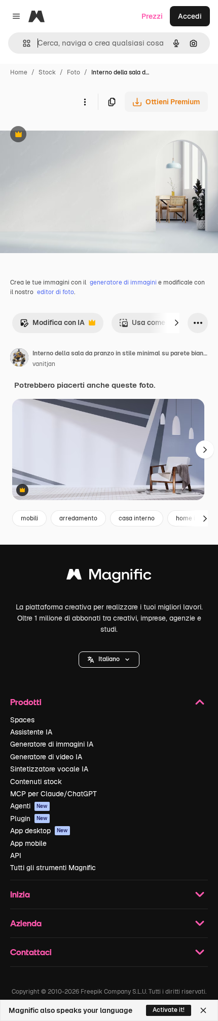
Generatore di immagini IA (51, 744)
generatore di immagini (123, 282)
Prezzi (152, 16)
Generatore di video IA (46, 756)
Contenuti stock (36, 781)
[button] (109, 659)
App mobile (28, 843)
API (15, 855)
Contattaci (31, 952)
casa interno (137, 518)
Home (18, 72)
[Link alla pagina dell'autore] (19, 359)
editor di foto (55, 292)
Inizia (20, 894)
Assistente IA (31, 732)
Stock (47, 72)
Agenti (29, 805)
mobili (29, 518)
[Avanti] (176, 323)
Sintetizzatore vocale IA (49, 768)
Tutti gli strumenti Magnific (53, 867)
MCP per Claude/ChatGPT (53, 793)
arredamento (78, 518)
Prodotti (26, 702)
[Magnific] (109, 577)
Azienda (26, 923)
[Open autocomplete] (23, 43)
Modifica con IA (52, 325)
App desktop (39, 830)
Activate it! (169, 1010)
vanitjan (43, 364)
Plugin (29, 818)
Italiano (109, 659)
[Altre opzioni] (85, 102)
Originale (67, 135)
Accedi (190, 16)
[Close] (203, 1010)
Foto (73, 72)
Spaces (22, 719)
